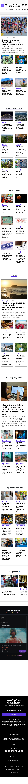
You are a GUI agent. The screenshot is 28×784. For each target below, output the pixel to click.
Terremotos (3, 13)
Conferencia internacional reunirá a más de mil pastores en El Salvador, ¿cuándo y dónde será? (21, 151)
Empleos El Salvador (20, 13)
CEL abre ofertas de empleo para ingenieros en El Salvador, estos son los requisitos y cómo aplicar (7, 530)
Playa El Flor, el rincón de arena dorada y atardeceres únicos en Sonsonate (13, 306)
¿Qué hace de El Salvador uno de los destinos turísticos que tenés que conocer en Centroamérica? (6, 360)
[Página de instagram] (12, 751)
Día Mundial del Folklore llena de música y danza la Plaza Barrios (21, 335)
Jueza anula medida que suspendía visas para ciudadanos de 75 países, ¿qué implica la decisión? (20, 258)
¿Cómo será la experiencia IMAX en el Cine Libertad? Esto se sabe (7, 127)
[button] (25, 587)
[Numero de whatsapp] (15, 751)
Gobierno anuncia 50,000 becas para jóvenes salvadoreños (12, 42)
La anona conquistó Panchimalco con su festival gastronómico (8, 593)
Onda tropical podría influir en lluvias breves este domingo (20, 126)
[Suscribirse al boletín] (2, 5)
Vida (22, 766)
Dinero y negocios (6, 403)
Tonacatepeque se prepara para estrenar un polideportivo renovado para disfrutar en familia (20, 360)
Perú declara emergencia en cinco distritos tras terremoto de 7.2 (7, 209)
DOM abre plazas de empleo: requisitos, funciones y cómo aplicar (21, 553)
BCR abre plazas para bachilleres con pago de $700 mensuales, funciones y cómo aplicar (21, 507)
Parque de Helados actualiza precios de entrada (21, 70)
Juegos (13, 13)
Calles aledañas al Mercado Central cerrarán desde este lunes (7, 92)
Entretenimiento (10, 769)
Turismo (18, 9)
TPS (9, 13)
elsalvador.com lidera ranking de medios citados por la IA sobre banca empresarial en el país (13, 409)
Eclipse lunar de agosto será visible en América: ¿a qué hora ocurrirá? (20, 209)
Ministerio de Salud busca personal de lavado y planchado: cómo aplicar (7, 507)
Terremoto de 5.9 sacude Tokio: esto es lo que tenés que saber (20, 231)
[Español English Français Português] (26, 5)
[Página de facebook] (6, 751)
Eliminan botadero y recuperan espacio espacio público (20, 174)
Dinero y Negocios (13, 772)
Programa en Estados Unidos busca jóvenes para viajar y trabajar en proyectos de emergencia (6, 555)
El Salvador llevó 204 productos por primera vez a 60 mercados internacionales (7, 445)
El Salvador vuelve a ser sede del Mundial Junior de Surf (21, 92)
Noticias (11, 9)
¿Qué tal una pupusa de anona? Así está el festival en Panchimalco (6, 70)
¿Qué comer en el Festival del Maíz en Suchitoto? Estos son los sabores (7, 335)
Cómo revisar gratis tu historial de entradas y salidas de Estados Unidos (7, 256)
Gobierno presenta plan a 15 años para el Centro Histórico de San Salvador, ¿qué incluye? (20, 468)
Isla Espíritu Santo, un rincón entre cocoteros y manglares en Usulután (7, 174)
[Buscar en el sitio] (6, 5)
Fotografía (5, 589)
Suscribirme (14, 714)
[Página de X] (9, 751)
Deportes (18, 88)
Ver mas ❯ (13, 728)
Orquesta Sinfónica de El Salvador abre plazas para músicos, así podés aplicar (20, 530)
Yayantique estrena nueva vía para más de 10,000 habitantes (7, 149)
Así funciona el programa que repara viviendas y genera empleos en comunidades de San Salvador (7, 469)
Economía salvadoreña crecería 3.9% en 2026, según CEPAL (21, 445)
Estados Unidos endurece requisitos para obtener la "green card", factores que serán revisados (7, 233)
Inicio (5, 9)
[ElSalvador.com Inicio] (14, 5)
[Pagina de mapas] (23, 5)
